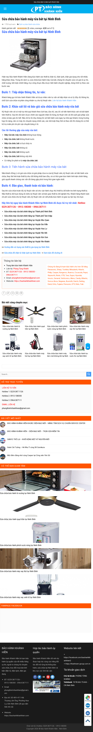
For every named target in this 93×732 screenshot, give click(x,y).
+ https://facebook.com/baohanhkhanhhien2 (77, 657)
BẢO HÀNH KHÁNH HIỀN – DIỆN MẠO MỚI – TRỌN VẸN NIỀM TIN (33, 431)
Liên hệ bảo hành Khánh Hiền (64, 100)
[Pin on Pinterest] (17, 293)
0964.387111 (23, 683)
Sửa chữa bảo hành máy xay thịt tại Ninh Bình (19, 571)
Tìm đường (88, 700)
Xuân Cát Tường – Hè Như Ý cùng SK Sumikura (26, 447)
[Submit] (88, 374)
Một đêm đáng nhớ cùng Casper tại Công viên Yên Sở (28, 455)
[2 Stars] (20, 28)
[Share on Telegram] (21, 293)
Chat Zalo (88, 708)
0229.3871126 (14, 679)
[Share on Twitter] (8, 293)
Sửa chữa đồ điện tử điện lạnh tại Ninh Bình (22, 253)
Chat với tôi (31, 726)
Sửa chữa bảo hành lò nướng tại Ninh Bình (17, 493)
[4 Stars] (24, 28)
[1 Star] (18, 28)
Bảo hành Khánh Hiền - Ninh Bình (54, 729)
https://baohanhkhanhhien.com (16, 715)
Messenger (88, 716)
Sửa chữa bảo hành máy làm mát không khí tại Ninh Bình (57, 356)
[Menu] (5, 8)
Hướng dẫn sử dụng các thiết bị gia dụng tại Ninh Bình (26, 247)
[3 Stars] (22, 28)
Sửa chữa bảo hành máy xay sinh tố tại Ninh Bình (20, 597)
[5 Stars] (26, 28)
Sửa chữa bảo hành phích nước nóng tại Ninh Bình (20, 545)
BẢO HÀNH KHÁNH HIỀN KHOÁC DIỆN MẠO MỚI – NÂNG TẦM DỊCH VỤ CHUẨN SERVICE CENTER (46, 423)
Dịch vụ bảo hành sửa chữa (29, 24)
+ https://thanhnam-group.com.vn (77, 664)
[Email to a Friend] (13, 293)
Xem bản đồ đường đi (53, 253)
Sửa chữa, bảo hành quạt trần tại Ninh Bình (17, 519)
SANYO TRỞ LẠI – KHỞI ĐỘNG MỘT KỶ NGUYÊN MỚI (28, 439)
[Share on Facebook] (4, 293)
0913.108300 (10, 683)
